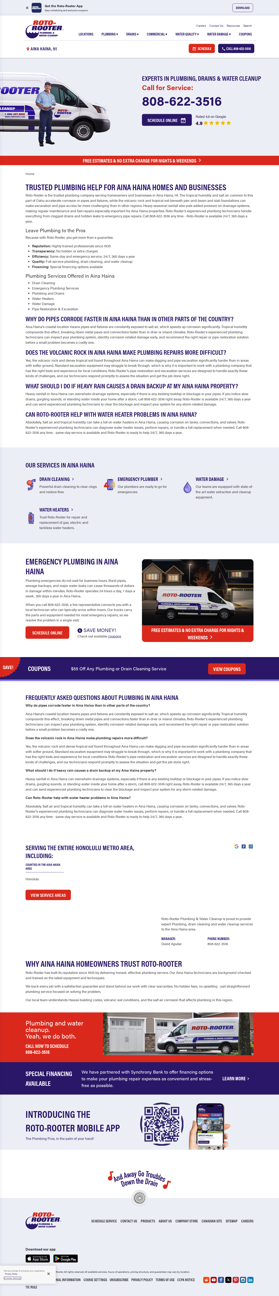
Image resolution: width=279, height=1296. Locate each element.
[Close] (48, 1273)
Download (243, 7)
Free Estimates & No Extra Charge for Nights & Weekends (139, 160)
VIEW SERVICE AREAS (48, 895)
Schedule (204, 48)
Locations (86, 33)
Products (148, 1220)
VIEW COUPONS (227, 668)
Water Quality (187, 33)
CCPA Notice (186, 1279)
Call (238, 48)
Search (247, 25)
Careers (201, 25)
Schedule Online (163, 120)
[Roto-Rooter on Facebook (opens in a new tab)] (221, 1280)
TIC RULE (31, 1286)
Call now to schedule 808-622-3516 (47, 1048)
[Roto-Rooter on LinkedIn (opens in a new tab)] (250, 1280)
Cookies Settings (12, 1278)
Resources (233, 25)
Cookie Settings (95, 1279)
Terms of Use (165, 1279)
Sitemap (232, 1220)
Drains (132, 33)
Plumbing (110, 33)
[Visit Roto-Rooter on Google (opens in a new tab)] (236, 846)
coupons (114, 636)
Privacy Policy (142, 1279)
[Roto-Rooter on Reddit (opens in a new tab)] (206, 1280)
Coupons (245, 33)
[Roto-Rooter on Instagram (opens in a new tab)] (243, 1280)
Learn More (234, 1078)
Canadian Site (212, 1220)
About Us (165, 1220)
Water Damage (219, 33)
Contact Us (216, 25)
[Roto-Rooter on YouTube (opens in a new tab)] (214, 1280)
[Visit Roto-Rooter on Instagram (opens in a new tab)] (251, 846)
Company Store (186, 1220)
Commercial (157, 33)
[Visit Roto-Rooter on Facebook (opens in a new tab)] (244, 846)
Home (30, 173)
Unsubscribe (119, 1279)
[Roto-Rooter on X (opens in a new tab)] (228, 1280)
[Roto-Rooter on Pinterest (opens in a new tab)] (236, 1280)
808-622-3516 (182, 100)
